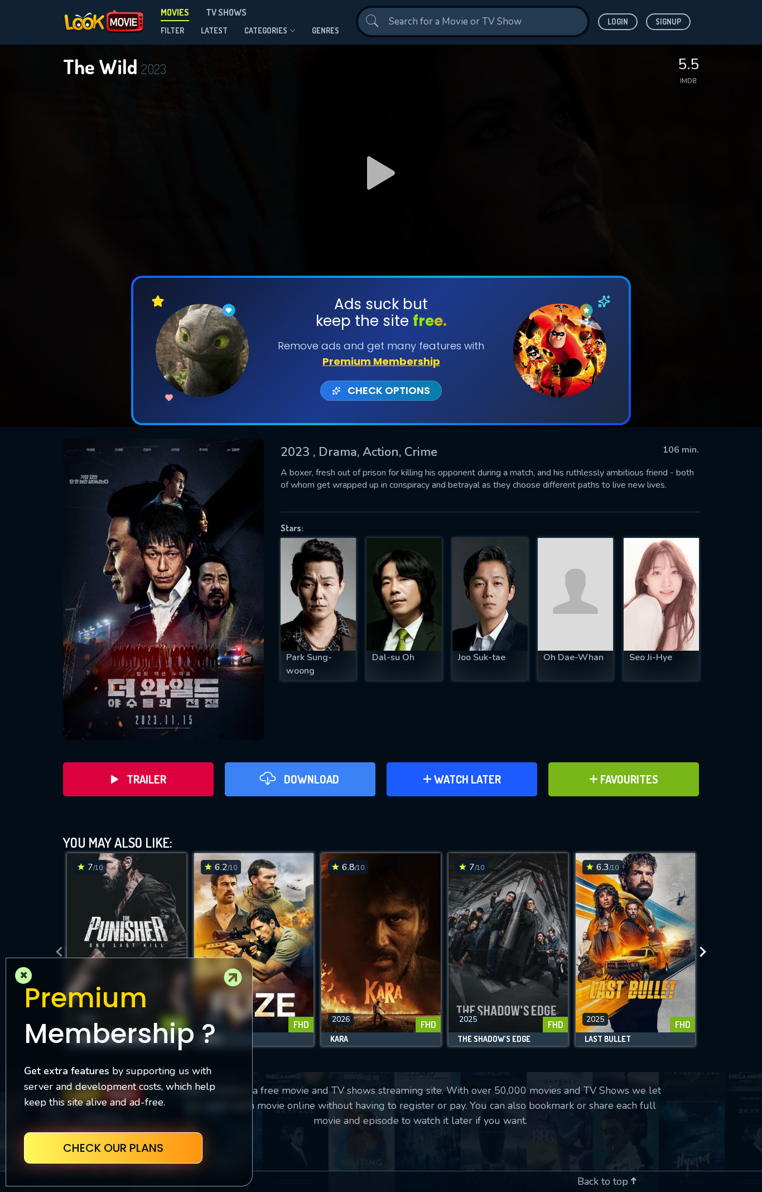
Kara (339, 1039)
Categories (265, 30)
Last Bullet (608, 1039)
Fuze (212, 1039)
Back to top (604, 1181)
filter (172, 30)
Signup (668, 21)
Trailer (146, 779)
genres (325, 30)
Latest (214, 30)
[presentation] (55, 952)
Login (617, 21)
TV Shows (226, 12)
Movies (175, 12)
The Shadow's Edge (493, 1039)
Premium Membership (381, 361)
